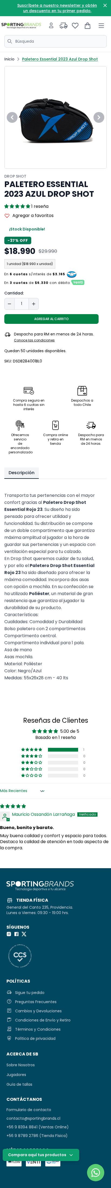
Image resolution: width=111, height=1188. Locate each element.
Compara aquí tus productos (37, 1155)
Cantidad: (14, 293)
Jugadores (16, 1074)
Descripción (21, 473)
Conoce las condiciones (34, 340)
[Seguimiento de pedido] (63, 25)
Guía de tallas (19, 1084)
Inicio (9, 59)
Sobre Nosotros (20, 1065)
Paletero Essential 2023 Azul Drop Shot (60, 59)
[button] (17, 206)
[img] (13, 806)
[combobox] (55, 41)
